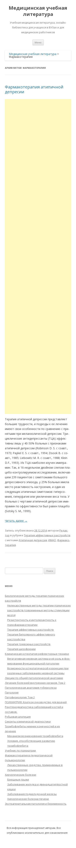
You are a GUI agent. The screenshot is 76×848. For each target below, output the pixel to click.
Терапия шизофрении (21, 649)
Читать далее (16, 521)
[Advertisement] (38, 256)
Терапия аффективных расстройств (47, 535)
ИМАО (52, 540)
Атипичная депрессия (33, 540)
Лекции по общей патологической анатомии (34, 678)
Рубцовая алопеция (18, 716)
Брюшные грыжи (18, 779)
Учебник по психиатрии (20, 750)
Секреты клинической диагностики (28, 721)
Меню (38, 42)
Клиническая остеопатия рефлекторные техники (37, 654)
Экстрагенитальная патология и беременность (35, 803)
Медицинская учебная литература (38, 11)
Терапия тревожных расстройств (28, 644)
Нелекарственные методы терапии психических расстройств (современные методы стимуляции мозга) (39, 610)
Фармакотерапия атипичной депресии (34, 89)
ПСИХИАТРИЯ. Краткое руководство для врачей (36, 702)
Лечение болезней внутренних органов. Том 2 (35, 683)
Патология (11, 692)
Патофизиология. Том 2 (20, 697)
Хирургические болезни (20, 774)
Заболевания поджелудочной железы (32, 794)
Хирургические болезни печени (28, 799)
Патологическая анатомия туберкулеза (31, 687)
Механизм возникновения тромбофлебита (35, 736)
